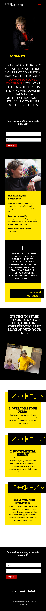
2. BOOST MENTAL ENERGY (23, 453)
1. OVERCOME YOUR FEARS (23, 410)
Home (13, 591)
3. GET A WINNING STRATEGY (23, 501)
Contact (31, 591)
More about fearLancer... (34, 293)
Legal (22, 591)
